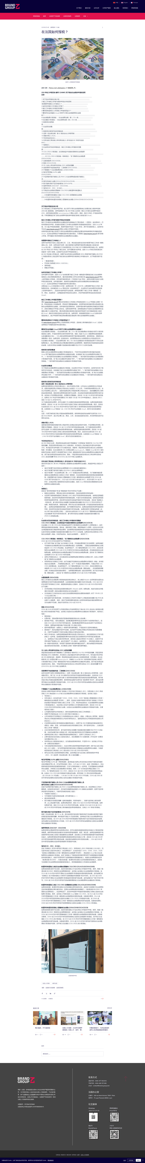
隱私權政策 (51, 1160)
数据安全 (63, 1154)
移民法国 (54, 983)
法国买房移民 (67, 16)
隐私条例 (69, 1154)
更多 (84, 16)
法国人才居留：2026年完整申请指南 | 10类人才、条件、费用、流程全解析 (72, 1029)
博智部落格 (36, 16)
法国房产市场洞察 (54, 16)
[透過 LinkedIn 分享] (50, 993)
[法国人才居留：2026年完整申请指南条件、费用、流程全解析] (72, 1018)
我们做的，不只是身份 (42, 1028)
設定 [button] (125, 1160)
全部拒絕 (131, 1160)
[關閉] (143, 1160)
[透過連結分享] (54, 993)
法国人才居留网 (85, 1154)
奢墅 (78, 1154)
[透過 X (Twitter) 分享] (46, 993)
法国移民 (77, 16)
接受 (138, 1160)
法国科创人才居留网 (29, 1094)
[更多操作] (103, 27)
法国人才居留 (46, 983)
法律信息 (58, 1154)
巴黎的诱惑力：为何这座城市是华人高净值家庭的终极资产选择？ (99, 1029)
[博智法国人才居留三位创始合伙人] (45, 1018)
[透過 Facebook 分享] (42, 993)
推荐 (44, 16)
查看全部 (109, 1008)
